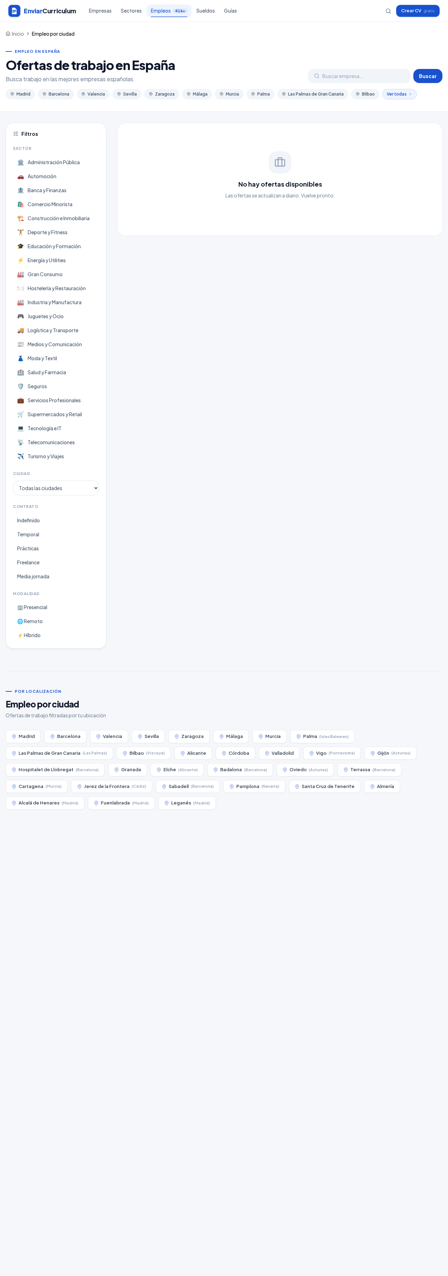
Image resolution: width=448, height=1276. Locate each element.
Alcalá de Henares (48, 803)
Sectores (131, 11)
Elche (180, 769)
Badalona (243, 769)
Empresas (100, 11)
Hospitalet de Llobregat (59, 769)
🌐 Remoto (30, 621)
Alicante (196, 753)
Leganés (190, 803)
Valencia (96, 94)
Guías (230, 11)
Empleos (168, 11)
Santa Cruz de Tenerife (328, 786)
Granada (131, 769)
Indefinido (28, 520)
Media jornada (33, 576)
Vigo (335, 753)
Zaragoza (165, 94)
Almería (385, 786)
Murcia (232, 94)
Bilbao (368, 94)
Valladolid (283, 753)
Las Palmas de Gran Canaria (316, 94)
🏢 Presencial (32, 607)
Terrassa (373, 769)
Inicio (18, 33)
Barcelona (59, 94)
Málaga (200, 94)
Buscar (428, 76)
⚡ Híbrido (29, 635)
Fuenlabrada (125, 803)
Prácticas (28, 548)
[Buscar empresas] (388, 11)
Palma (263, 94)
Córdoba (239, 753)
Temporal (28, 534)
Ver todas (397, 94)
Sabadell (191, 786)
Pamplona (257, 786)
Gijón (394, 753)
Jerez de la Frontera (115, 786)
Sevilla (130, 94)
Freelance (28, 562)
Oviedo (308, 769)
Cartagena (40, 786)
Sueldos (205, 11)
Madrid (23, 94)
